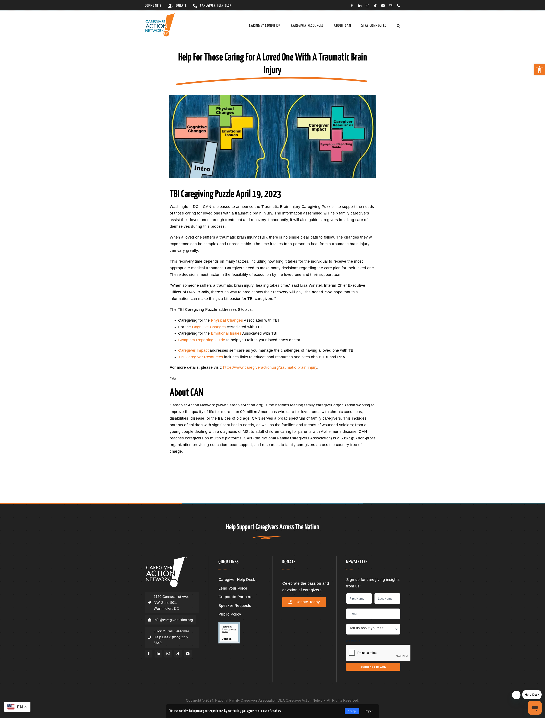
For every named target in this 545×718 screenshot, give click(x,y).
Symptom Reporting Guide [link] (201, 340)
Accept (352, 711)
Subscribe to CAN (373, 666)
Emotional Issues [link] (226, 333)
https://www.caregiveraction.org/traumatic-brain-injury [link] (270, 367)
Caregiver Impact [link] (193, 350)
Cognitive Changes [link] (209, 327)
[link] (539, 69)
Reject (369, 711)
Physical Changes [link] (227, 320)
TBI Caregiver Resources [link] (200, 357)
